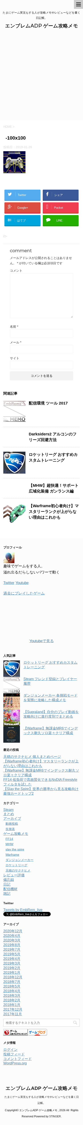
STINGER (55, 1116)
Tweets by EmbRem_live (22, 910)
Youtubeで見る (41, 641)
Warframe (12, 854)
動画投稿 (12, 823)
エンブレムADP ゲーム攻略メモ (41, 26)
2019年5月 (11, 954)
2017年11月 (12, 1014)
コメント (16, 270)
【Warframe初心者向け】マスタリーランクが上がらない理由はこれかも (54, 511)
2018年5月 (11, 986)
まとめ (8, 814)
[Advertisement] (41, 77)
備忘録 (8, 880)
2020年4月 (11, 936)
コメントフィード (17, 1059)
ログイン (10, 1049)
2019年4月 (11, 959)
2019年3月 (11, 963)
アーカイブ (12, 818)
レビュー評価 (14, 875)
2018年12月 (12, 977)
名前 (14, 326)
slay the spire (15, 849)
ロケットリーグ (16, 865)
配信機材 (10, 889)
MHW (9, 844)
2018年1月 (11, 1005)
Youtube (22, 583)
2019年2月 (11, 968)
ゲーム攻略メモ (15, 834)
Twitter (8, 583)
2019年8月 (11, 945)
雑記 (6, 893)
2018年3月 (11, 995)
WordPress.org (15, 1063)
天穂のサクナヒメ (18, 870)
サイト (14, 358)
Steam (8, 810)
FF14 (9, 839)
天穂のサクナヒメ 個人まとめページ (32, 756)
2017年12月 (12, 1009)
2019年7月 (11, 949)
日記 (6, 884)
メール (15, 342)
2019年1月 (11, 972)
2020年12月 (12, 931)
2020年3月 (11, 940)
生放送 (10, 829)
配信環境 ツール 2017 (48, 403)
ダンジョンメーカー (19, 860)
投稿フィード (14, 1054)
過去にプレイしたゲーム (24, 593)
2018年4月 (11, 991)
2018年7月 (11, 982)
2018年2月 (11, 1000)
